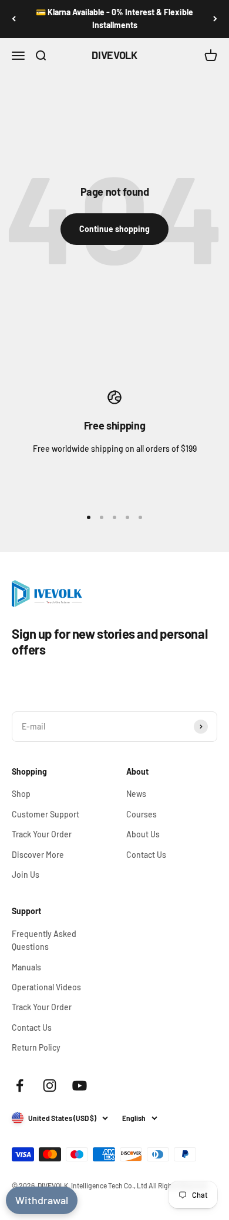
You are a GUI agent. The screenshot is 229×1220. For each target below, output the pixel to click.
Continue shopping (114, 229)
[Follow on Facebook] (20, 1085)
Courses (141, 814)
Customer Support (45, 814)
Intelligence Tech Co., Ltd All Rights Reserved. (140, 1185)
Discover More (38, 855)
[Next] (215, 19)
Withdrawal (41, 1200)
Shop (21, 794)
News (136, 794)
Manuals (26, 967)
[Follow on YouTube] (79, 1085)
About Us (143, 834)
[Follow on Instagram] (50, 1085)
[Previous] (14, 19)
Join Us (25, 875)
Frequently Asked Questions (44, 940)
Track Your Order (42, 834)
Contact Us (146, 855)
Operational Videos (46, 987)
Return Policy (36, 1047)
